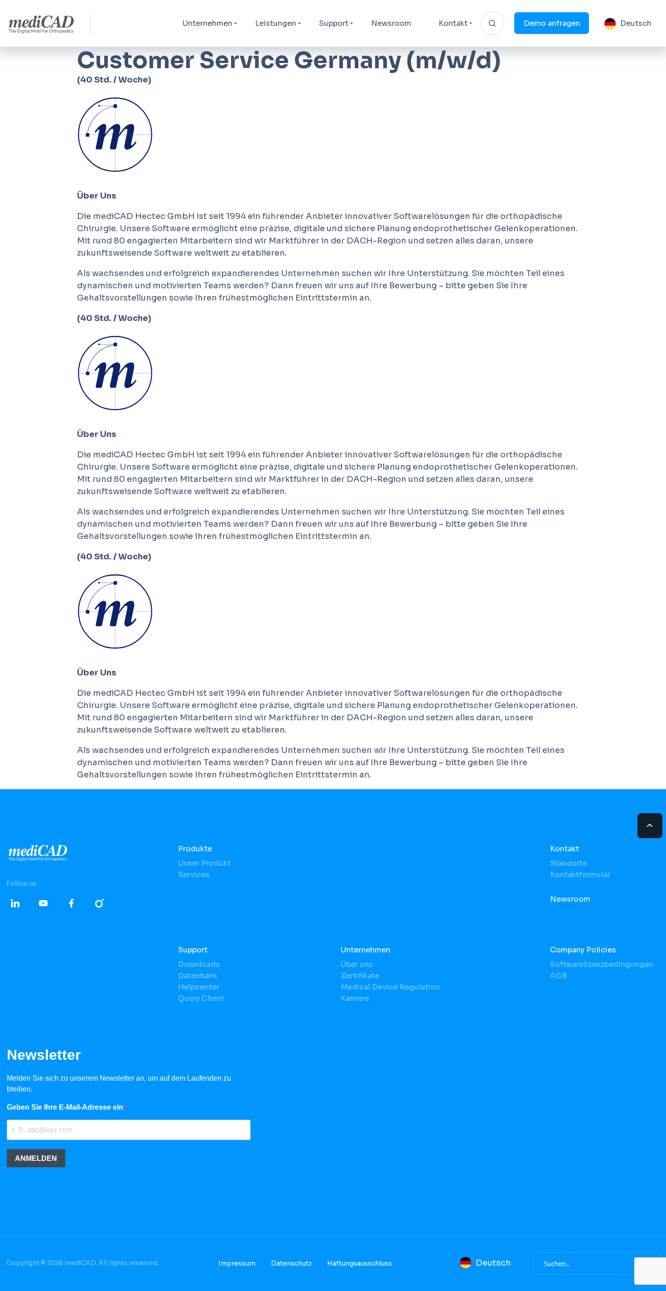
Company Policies (583, 950)
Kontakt (453, 23)
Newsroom (391, 23)
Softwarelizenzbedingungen (601, 964)
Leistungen (275, 23)
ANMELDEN (36, 1158)
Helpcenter (198, 987)
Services (194, 874)
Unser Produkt (204, 863)
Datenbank (197, 975)
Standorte (568, 863)
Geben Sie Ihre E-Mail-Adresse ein (65, 1107)
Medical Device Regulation (390, 987)
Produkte (195, 849)
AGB (558, 975)
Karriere (355, 998)
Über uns (357, 964)
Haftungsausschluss (359, 1263)
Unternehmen (207, 23)
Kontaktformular (580, 874)
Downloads (199, 964)
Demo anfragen (552, 23)
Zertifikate (360, 975)
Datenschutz (291, 1263)
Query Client (201, 998)
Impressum (237, 1263)
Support (333, 23)
